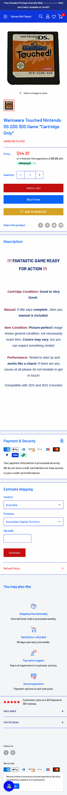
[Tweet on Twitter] (54, 225)
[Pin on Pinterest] (47, 225)
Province (9, 513)
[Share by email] (60, 225)
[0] (60, 16)
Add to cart (34, 188)
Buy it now (33, 199)
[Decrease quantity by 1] (20, 175)
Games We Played (14, 141)
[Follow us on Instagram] (12, 752)
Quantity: (9, 174)
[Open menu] (5, 16)
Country (8, 497)
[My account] (47, 16)
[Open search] (41, 16)
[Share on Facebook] (40, 225)
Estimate (14, 552)
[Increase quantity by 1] (39, 175)
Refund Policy (12, 568)
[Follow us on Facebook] (6, 752)
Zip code (8, 530)
